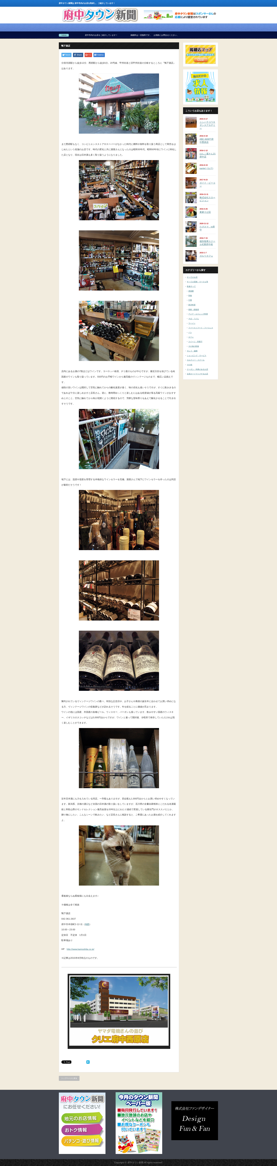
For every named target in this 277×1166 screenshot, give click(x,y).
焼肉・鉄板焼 (193, 309)
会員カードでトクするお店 (197, 374)
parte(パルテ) (206, 168)
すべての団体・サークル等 (197, 282)
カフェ (191, 337)
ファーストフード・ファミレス (200, 328)
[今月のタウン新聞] (139, 1153)
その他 (189, 365)
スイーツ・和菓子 (195, 342)
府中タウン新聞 (135, 1162)
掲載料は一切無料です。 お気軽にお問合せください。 (85, 35)
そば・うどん (193, 319)
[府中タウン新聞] (100, 22)
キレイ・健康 (192, 351)
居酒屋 (191, 291)
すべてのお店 (192, 277)
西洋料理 (191, 305)
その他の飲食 (193, 346)
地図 (87, 924)
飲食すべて (191, 286)
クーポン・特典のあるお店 (197, 369)
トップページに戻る (69, 1078)
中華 (190, 300)
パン (190, 332)
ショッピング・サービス (196, 355)
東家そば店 (205, 212)
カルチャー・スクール (196, 360)
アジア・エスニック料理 (198, 314)
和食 (190, 295)
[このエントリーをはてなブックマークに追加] (88, 1063)
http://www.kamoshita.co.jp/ (80, 949)
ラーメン (191, 323)
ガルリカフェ (206, 256)
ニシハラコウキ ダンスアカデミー (207, 125)
